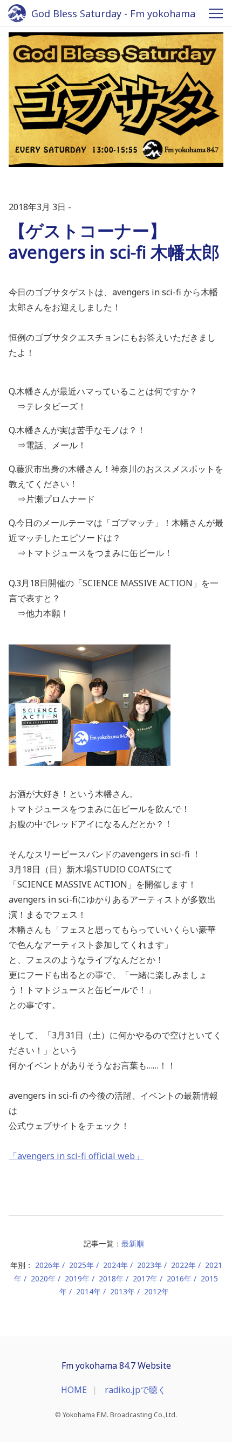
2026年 (47, 1265)
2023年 (149, 1265)
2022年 (183, 1265)
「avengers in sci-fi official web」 (76, 1156)
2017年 (145, 1278)
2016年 (179, 1278)
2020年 (43, 1278)
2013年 (122, 1291)
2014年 (88, 1291)
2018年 (111, 1278)
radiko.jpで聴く (135, 1390)
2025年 (81, 1265)
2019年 (77, 1278)
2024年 (115, 1265)
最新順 (132, 1243)
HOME (74, 1390)
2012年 (156, 1291)
